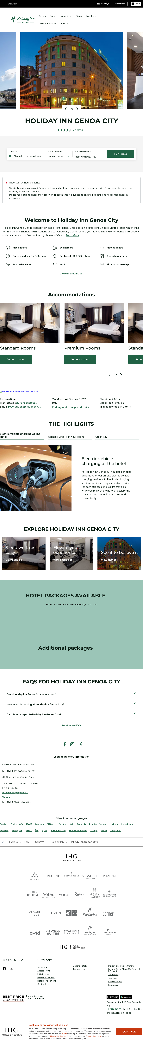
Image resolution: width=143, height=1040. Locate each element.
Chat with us (43, 984)
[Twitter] (11, 968)
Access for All (43, 971)
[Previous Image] (66, 109)
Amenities (66, 16)
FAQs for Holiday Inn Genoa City (71, 681)
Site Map (112, 978)
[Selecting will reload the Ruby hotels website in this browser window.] (79, 894)
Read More (72, 235)
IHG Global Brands (46, 977)
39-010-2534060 (26, 402)
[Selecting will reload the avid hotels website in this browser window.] (34, 932)
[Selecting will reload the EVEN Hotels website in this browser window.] (53, 913)
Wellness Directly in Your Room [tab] (66, 436)
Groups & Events (47, 23)
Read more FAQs (72, 725)
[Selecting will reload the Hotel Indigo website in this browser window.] (33, 894)
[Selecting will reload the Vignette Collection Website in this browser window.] (89, 875)
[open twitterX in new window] (79, 744)
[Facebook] (5, 968)
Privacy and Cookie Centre (121, 966)
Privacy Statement (93, 1036)
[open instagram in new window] (70, 744)
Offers (42, 16)
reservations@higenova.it (24, 406)
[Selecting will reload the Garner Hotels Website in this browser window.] (108, 913)
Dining (79, 16)
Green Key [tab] (101, 436)
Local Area (91, 16)
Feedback (113, 985)
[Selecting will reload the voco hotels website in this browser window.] (64, 894)
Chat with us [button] (13, 4)
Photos (64, 23)
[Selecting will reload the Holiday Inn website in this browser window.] (89, 913)
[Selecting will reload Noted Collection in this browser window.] (48, 894)
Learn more (114, 1009)
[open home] (4, 842)
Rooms (53, 16)
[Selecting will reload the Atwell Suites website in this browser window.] (53, 932)
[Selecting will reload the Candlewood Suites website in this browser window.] (108, 932)
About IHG (42, 967)
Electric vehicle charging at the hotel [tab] (20, 435)
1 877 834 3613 (35, 998)
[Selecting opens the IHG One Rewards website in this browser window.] (71, 947)
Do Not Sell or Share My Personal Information (124, 970)
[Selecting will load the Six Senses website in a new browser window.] (34, 875)
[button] (136, 4)
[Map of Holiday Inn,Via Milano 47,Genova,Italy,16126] (19, 391)
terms (64, 1033)
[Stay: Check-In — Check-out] (25, 156)
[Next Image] (77, 109)
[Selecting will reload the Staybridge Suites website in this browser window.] (71, 932)
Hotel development (46, 981)
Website (6, 797)
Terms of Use (79, 969)
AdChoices (113, 974)
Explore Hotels (80, 966)
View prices (120, 153)
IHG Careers (43, 974)
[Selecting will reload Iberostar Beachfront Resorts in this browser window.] (109, 894)
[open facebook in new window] (63, 744)
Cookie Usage (115, 981)
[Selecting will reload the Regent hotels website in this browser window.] (53, 875)
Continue (129, 1031)
